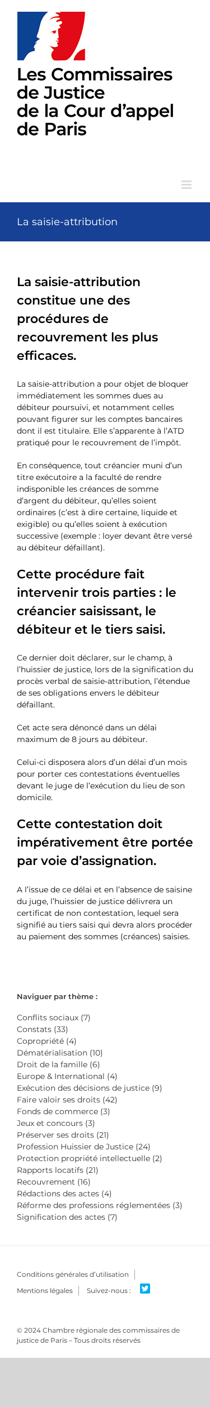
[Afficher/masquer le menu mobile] (187, 185)
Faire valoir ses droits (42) (67, 1100)
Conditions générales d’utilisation (73, 1274)
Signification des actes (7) (67, 1217)
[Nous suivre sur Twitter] (149, 1289)
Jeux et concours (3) (56, 1123)
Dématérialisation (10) (60, 1053)
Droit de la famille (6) (58, 1064)
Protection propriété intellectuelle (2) (89, 1158)
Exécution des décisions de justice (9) (89, 1088)
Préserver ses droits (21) (63, 1135)
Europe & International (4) (67, 1076)
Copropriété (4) (47, 1041)
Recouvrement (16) (54, 1182)
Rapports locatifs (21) (58, 1170)
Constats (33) (42, 1029)
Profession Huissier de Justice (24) (84, 1147)
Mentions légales (45, 1290)
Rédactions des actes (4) (64, 1194)
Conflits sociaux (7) (54, 1018)
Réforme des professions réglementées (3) (100, 1205)
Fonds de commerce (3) (63, 1111)
